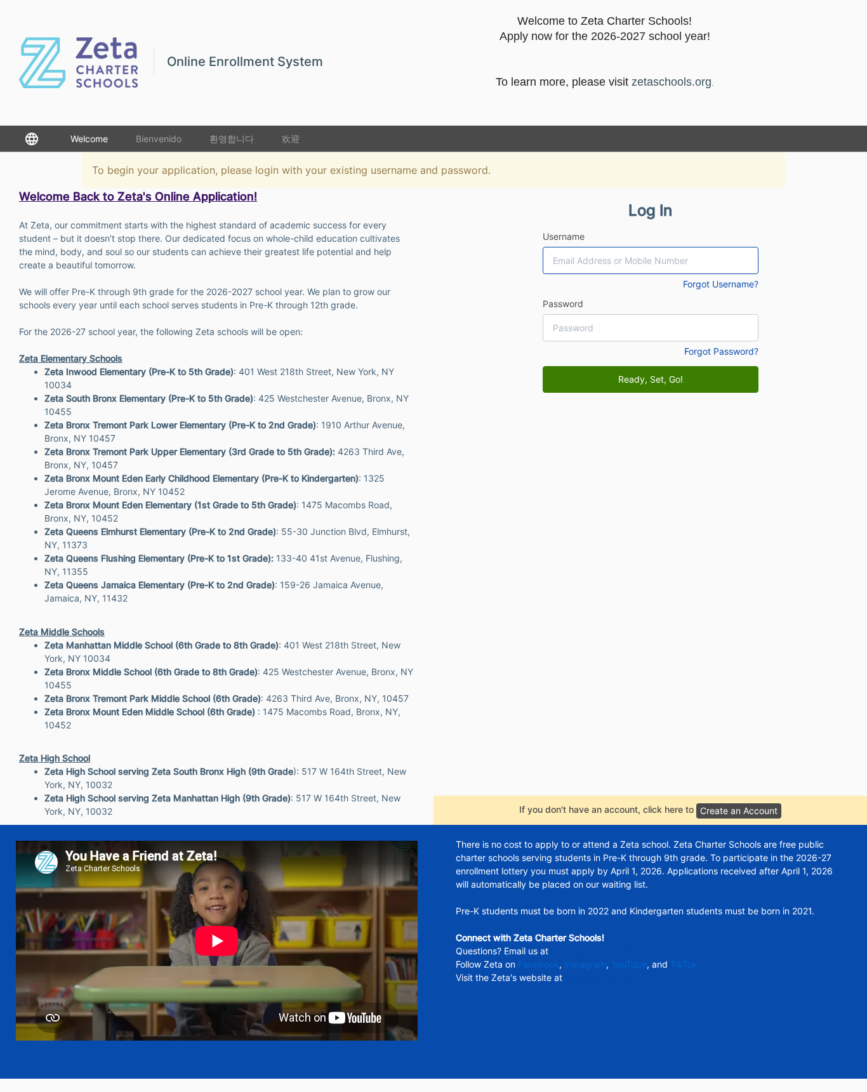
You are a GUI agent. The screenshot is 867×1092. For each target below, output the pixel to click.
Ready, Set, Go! (650, 379)
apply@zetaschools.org (600, 950)
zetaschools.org (598, 977)
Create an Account (739, 810)
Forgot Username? (720, 284)
